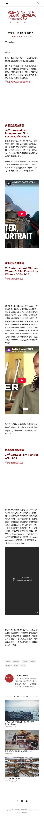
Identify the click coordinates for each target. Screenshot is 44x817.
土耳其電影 (9, 665)
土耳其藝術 (32, 661)
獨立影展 (23, 665)
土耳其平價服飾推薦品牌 (13, 778)
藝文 (20, 36)
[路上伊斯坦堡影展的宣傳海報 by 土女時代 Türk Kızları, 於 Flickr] (22, 93)
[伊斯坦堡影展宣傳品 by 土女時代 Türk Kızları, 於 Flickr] (22, 290)
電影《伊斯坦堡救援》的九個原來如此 (18, 751)
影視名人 (15, 36)
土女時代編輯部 (21, 675)
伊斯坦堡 (8, 661)
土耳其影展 (24, 661)
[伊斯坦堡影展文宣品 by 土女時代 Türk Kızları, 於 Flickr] (22, 483)
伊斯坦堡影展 (16, 661)
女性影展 (16, 665)
